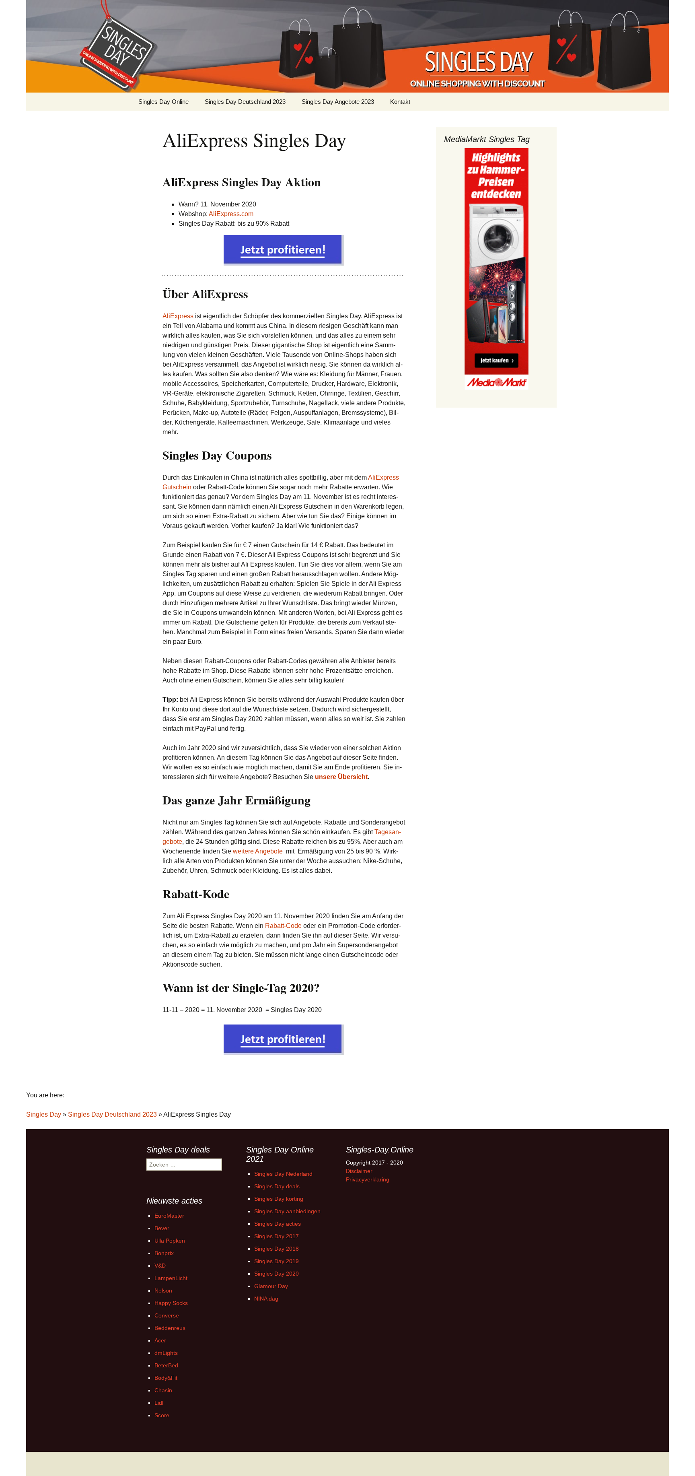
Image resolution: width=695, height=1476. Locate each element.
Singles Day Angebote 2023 (338, 101)
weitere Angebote (258, 851)
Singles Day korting (278, 1199)
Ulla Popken (169, 1240)
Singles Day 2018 (276, 1248)
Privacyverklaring (367, 1179)
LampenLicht (170, 1278)
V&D (160, 1265)
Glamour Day (271, 1286)
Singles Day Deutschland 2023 (245, 101)
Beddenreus (169, 1328)
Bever (161, 1228)
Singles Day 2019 (276, 1261)
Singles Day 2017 (276, 1236)
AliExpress (177, 316)
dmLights (166, 1353)
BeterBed (166, 1365)
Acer (160, 1340)
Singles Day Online (163, 101)
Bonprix (164, 1253)
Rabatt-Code (283, 925)
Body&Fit (165, 1378)
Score (161, 1415)
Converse (166, 1315)
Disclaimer (359, 1171)
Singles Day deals (277, 1186)
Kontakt (400, 101)
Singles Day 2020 (276, 1273)
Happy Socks (171, 1303)
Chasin (163, 1390)
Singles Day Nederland (283, 1174)
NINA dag (266, 1298)
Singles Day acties (277, 1223)
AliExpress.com (231, 213)
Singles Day (43, 1114)
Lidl (158, 1403)
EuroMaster (169, 1215)
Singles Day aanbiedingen (287, 1211)
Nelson (163, 1290)
